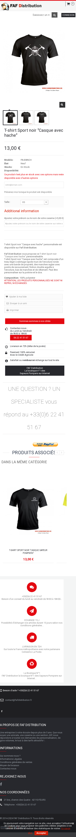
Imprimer (14, 310)
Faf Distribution (28, 247)
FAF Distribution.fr (23, 818)
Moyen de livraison (9, 765)
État (6, 163)
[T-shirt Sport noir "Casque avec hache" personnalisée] (10, 117)
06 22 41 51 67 (21, 337)
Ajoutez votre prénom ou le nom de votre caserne (29, 218)
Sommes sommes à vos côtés (34, 321)
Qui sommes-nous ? (10, 755)
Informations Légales (11, 759)
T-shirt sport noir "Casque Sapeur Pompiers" (28, 551)
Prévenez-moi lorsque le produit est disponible (28, 192)
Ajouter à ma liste (18, 296)
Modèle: (8, 160)
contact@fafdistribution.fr (18, 700)
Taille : (7, 202)
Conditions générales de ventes (16, 762)
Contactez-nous (8, 768)
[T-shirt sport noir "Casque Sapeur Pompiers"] (28, 509)
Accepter (41, 833)
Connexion (68, 15)
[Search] (54, 15)
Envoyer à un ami (18, 303)
